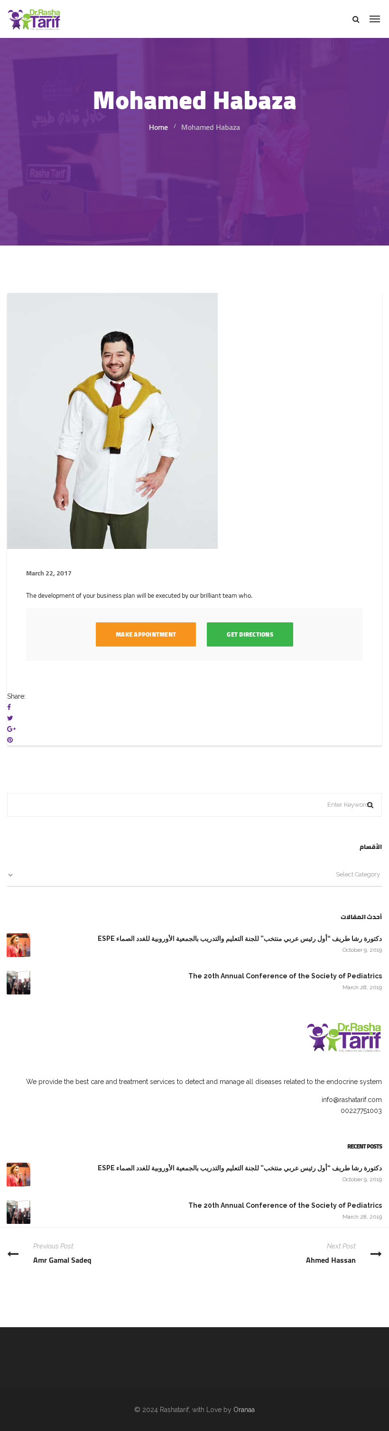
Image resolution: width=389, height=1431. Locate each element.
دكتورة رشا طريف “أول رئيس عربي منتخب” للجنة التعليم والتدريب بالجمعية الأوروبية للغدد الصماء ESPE (240, 938)
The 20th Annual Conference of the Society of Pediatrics (285, 976)
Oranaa (244, 1409)
